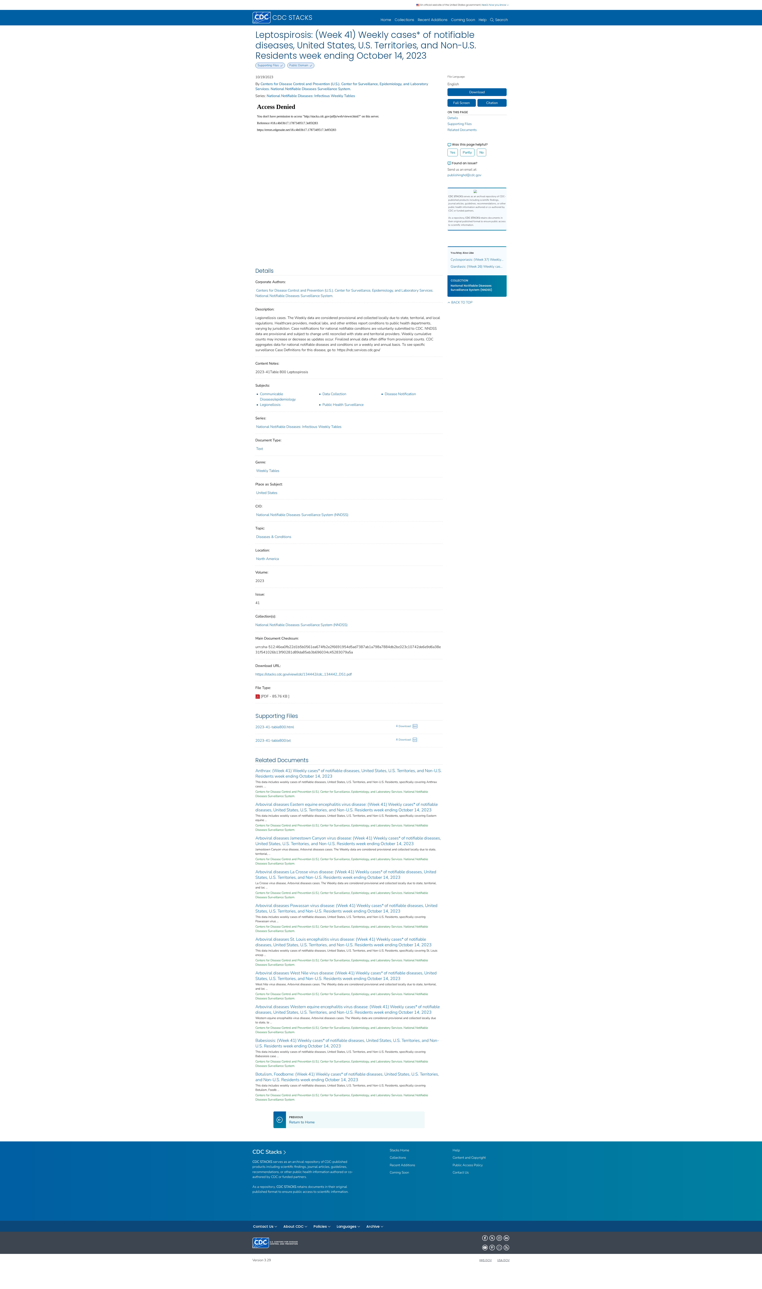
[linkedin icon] (506, 1238)
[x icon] (492, 1238)
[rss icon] (506, 1247)
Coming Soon (463, 19)
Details (452, 118)
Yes (452, 152)
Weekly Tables (267, 470)
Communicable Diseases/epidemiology (278, 397)
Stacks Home (399, 1150)
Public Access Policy (468, 1165)
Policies (320, 1226)
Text (259, 448)
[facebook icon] (485, 1238)
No (481, 152)
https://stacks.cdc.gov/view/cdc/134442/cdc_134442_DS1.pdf (303, 674)
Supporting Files (459, 124)
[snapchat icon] (499, 1247)
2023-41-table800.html (274, 727)
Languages (346, 1226)
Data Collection (334, 394)
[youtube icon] (485, 1247)
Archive (373, 1226)
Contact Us (461, 1172)
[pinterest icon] (492, 1247)
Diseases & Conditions (273, 536)
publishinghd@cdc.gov (464, 175)
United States (266, 492)
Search (501, 19)
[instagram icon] (499, 1238)
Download (405, 726)
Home (386, 19)
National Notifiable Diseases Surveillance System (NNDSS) (302, 514)
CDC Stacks (267, 1152)
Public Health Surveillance (343, 404)
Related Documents (462, 130)
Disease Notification (400, 394)
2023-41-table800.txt (273, 740)
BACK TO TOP (461, 302)
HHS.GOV (485, 1260)
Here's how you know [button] (494, 5)
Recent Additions (432, 19)
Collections (404, 19)
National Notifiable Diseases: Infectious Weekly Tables (311, 95)
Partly (467, 152)
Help (483, 19)
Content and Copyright (469, 1157)
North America (267, 558)
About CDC (293, 1226)
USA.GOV (503, 1260)
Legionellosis (270, 404)
